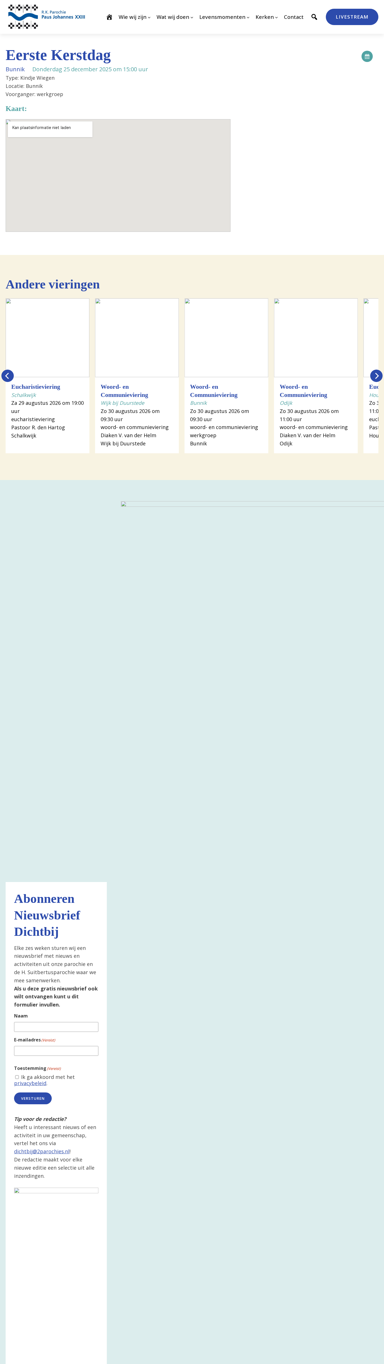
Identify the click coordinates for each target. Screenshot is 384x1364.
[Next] (376, 376)
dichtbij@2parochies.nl (41, 1151)
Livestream (352, 17)
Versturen (33, 1098)
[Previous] (7, 376)
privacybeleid (30, 1083)
